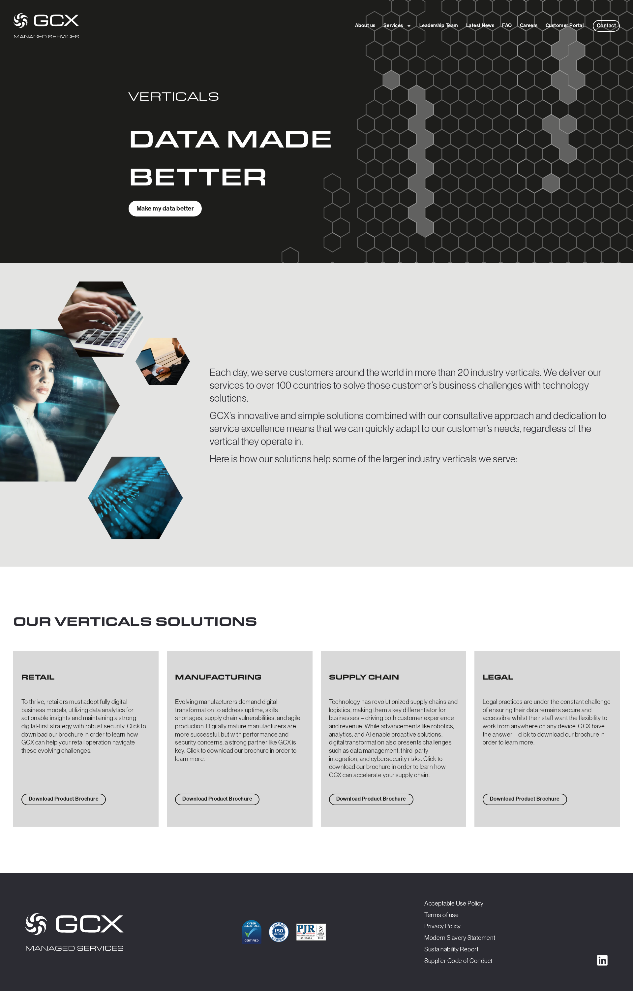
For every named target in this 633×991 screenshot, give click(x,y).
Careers (529, 25)
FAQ (507, 25)
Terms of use (441, 915)
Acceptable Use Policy (453, 903)
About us (365, 25)
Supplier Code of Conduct (458, 961)
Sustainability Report (451, 949)
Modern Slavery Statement (460, 937)
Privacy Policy (442, 926)
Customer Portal (565, 25)
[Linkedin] (602, 960)
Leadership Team (438, 25)
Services (393, 25)
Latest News (480, 25)
